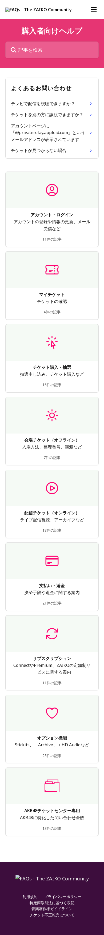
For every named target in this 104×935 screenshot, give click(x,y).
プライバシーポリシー (62, 896)
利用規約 (30, 896)
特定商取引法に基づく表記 (52, 902)
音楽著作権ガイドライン (52, 908)
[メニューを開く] (94, 9)
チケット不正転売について (52, 914)
